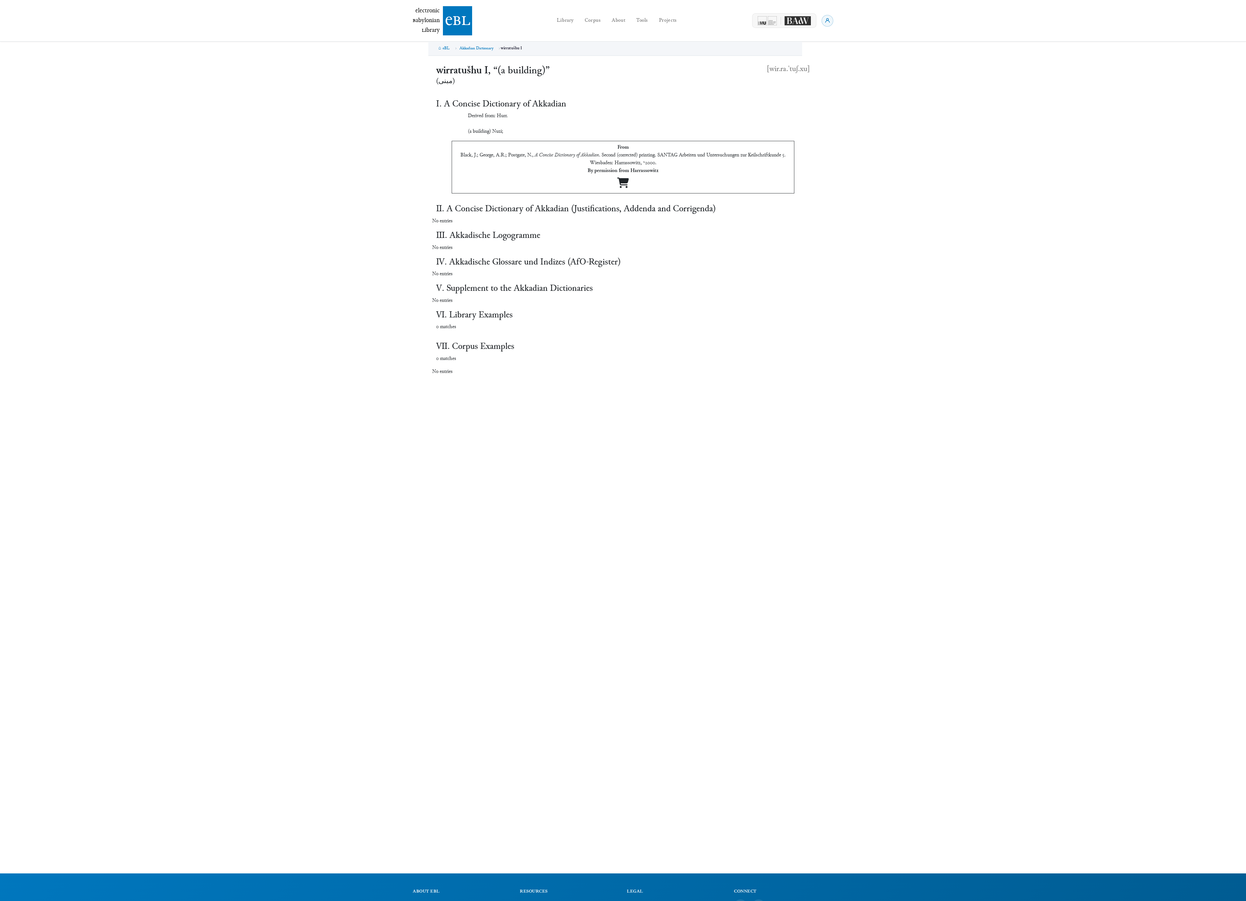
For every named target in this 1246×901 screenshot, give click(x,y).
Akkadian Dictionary (476, 48)
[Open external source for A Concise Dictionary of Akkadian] (623, 185)
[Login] (827, 21)
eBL (446, 48)
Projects (668, 20)
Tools (642, 20)
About (618, 20)
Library (565, 20)
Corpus (593, 20)
